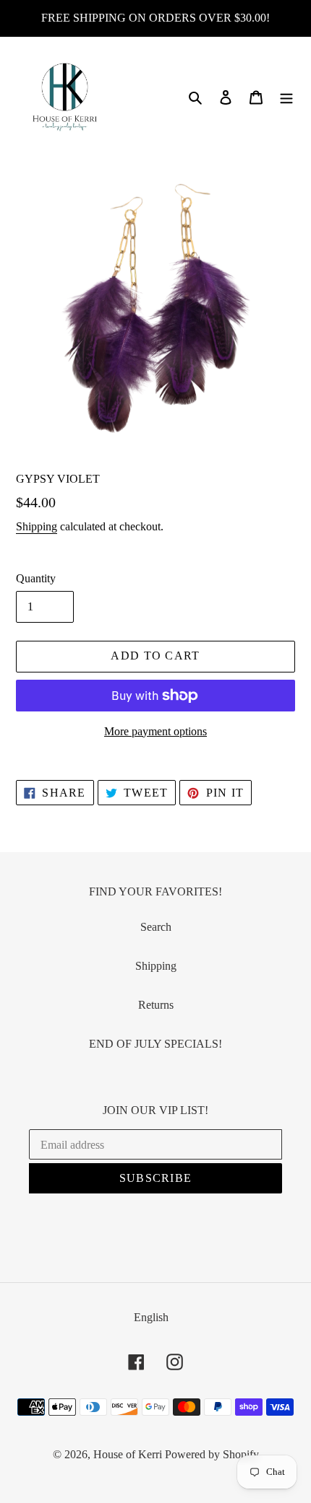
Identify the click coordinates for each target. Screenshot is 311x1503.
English (151, 1317)
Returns (156, 1005)
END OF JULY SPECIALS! (155, 1044)
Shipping (36, 526)
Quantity (36, 578)
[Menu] (286, 97)
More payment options (155, 731)
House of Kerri (127, 1454)
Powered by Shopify (212, 1454)
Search (155, 927)
